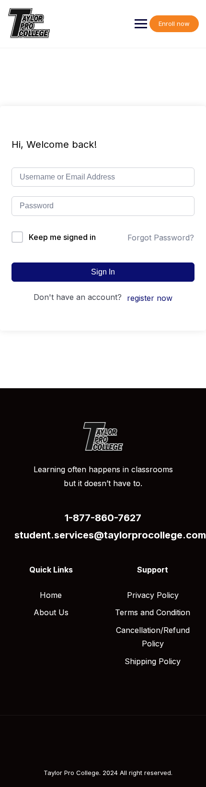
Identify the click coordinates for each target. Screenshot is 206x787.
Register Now (149, 298)
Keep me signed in (62, 237)
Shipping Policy (153, 661)
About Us (51, 612)
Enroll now (174, 23)
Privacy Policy (153, 595)
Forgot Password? (160, 237)
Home (51, 595)
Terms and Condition (152, 612)
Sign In (103, 272)
